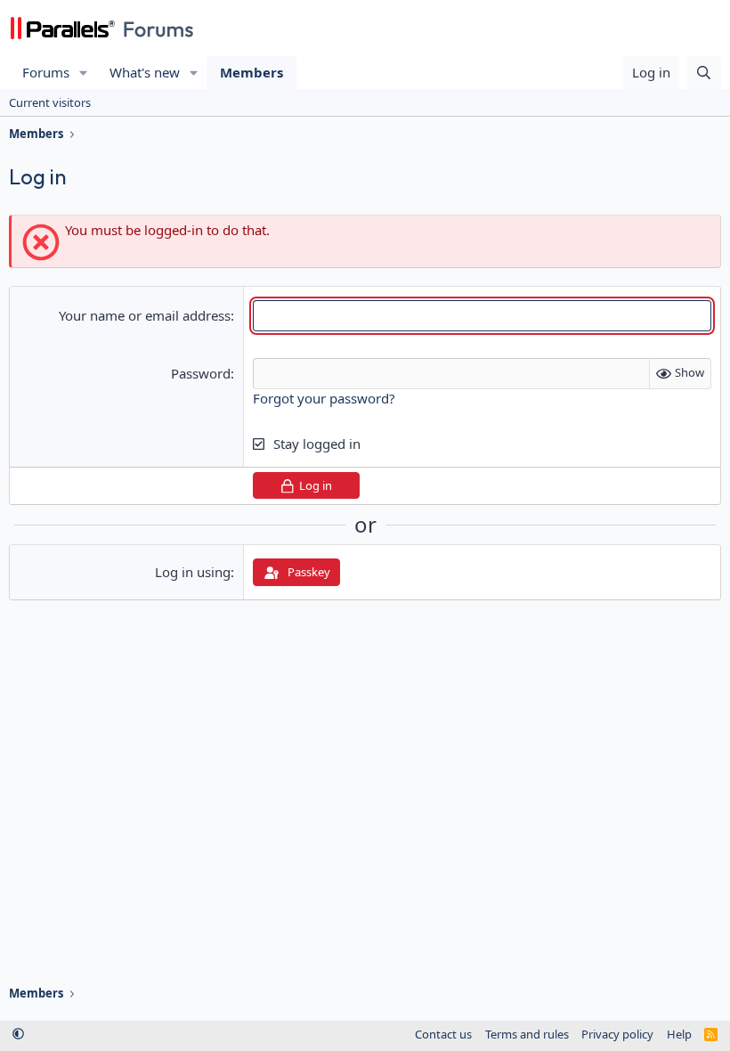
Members (251, 72)
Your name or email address (145, 315)
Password (201, 373)
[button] (83, 72)
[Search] (703, 72)
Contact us (443, 1034)
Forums (45, 72)
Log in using (193, 572)
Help (679, 1034)
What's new (145, 72)
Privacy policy (617, 1034)
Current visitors (50, 102)
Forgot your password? (324, 398)
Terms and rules (527, 1034)
